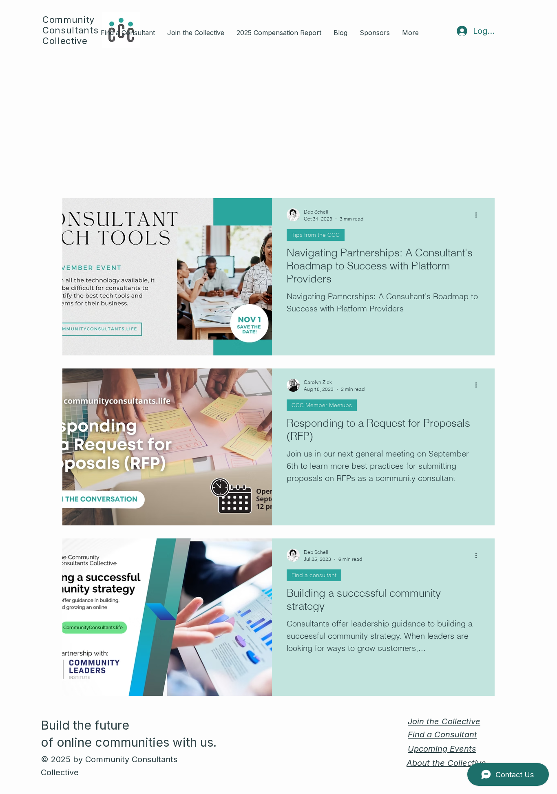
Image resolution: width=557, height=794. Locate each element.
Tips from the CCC (316, 234)
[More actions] (479, 215)
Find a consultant (314, 575)
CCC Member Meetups (322, 405)
